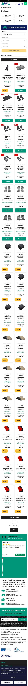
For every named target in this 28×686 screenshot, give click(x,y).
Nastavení (13, 677)
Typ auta (4, 31)
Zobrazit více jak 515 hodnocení (15, 538)
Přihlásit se (22, 619)
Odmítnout (7, 682)
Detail (4, 90)
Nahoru (15, 530)
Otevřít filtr (14, 59)
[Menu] (25, 3)
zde (7, 673)
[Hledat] (16, 3)
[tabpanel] (14, 549)
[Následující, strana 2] (14, 522)
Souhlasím (20, 682)
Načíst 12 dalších (14, 517)
